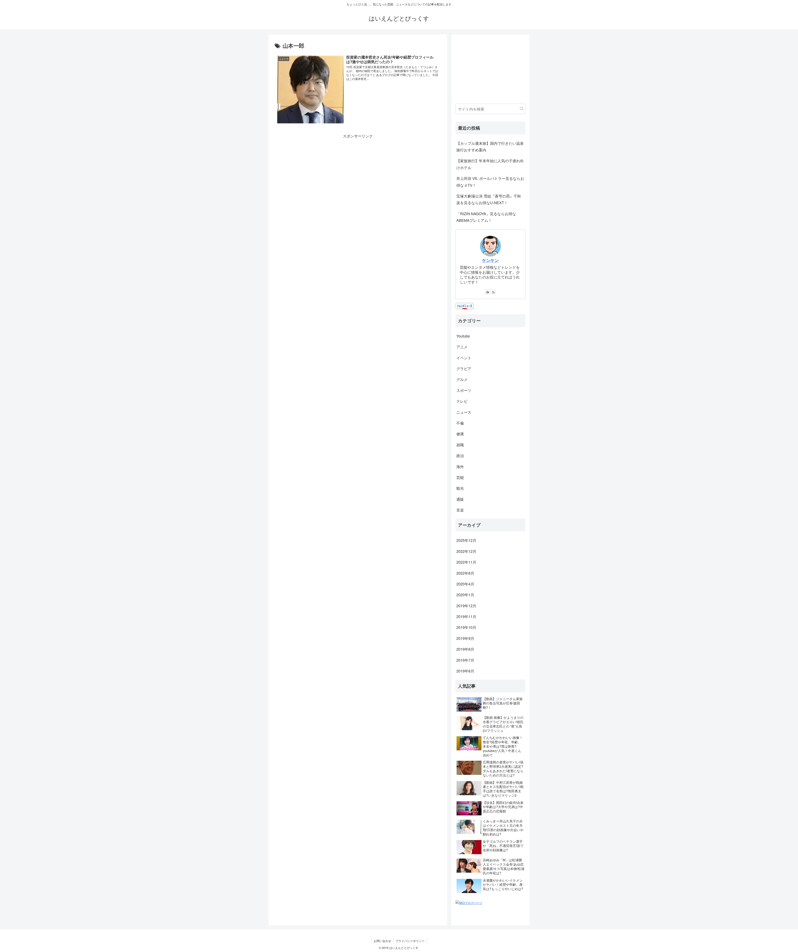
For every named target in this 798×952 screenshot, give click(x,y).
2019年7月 (465, 660)
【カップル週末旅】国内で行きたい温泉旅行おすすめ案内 (490, 146)
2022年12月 (466, 551)
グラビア (463, 368)
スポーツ (463, 390)
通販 (460, 499)
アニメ (462, 346)
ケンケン (490, 260)
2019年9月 (465, 638)
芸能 (460, 477)
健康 (460, 433)
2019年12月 (466, 605)
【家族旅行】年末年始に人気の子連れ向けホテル (490, 164)
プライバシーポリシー (410, 941)
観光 (460, 488)
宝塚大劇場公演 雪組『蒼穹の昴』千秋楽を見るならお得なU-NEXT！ (488, 199)
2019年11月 (466, 616)
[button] (521, 109)
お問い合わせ (382, 941)
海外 (460, 466)
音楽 (460, 510)
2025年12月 (466, 540)
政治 (460, 455)
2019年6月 (465, 671)
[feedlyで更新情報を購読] (487, 291)
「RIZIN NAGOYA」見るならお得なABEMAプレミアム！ (486, 217)
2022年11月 (466, 562)
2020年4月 (465, 583)
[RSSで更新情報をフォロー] (493, 291)
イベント (463, 357)
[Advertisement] (358, 168)
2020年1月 (465, 594)
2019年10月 (466, 627)
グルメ (462, 379)
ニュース (463, 412)
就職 (460, 444)
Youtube (463, 336)
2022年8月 (465, 573)
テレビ (462, 401)
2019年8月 (465, 649)
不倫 (460, 423)
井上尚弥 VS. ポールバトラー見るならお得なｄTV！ (490, 181)
